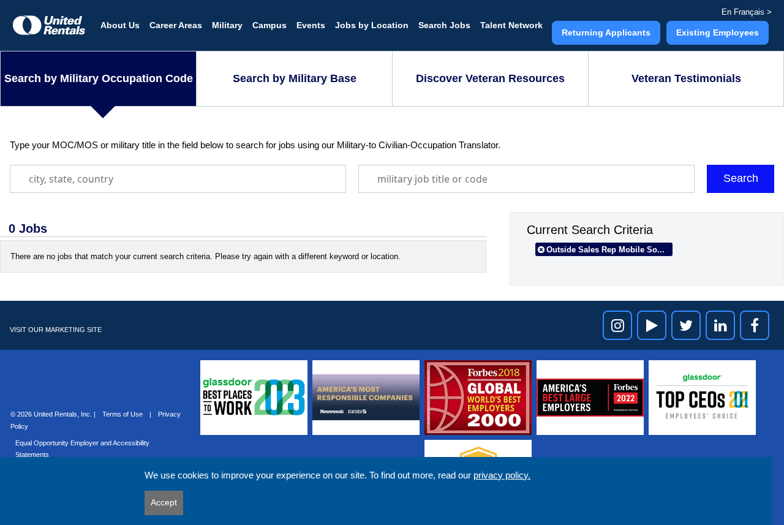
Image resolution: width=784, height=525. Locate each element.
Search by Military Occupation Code (98, 78)
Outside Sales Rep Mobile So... (605, 249)
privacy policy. (501, 475)
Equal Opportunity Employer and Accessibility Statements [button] (82, 448)
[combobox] (178, 179)
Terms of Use (123, 414)
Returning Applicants (606, 32)
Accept (164, 502)
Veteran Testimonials (686, 78)
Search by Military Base (294, 78)
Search (740, 178)
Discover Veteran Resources (490, 78)
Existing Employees (717, 32)
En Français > (747, 12)
